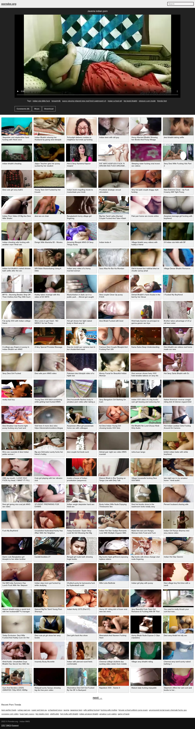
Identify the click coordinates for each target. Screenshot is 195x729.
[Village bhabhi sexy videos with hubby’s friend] (146, 231)
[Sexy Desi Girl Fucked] (16, 362)
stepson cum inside (147, 101)
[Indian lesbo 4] (113, 231)
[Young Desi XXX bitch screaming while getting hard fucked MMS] (49, 389)
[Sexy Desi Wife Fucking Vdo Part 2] (178, 153)
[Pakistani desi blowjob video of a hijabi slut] (81, 362)
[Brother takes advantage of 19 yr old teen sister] (178, 310)
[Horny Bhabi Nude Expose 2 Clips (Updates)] (146, 624)
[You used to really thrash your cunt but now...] (178, 598)
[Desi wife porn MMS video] (49, 362)
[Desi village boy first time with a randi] (178, 572)
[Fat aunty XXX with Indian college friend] (16, 310)
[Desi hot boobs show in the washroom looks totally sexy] (146, 493)
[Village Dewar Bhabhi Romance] (178, 257)
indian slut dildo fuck (41, 101)
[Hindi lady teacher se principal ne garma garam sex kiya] (146, 310)
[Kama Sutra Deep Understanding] (146, 336)
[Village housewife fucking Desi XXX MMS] (146, 467)
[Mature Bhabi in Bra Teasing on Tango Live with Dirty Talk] (113, 467)
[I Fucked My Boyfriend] (178, 284)
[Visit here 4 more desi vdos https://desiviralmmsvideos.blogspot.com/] (49, 415)
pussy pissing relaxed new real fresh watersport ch (84, 101)
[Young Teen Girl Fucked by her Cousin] (49, 179)
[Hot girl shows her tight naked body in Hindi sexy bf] (81, 310)
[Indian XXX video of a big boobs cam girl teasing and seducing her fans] (146, 389)
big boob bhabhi (130, 101)
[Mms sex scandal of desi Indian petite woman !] (16, 441)
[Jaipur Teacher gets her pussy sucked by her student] (49, 153)
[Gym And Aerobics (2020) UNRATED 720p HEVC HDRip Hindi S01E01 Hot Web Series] (16, 677)
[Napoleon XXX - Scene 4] (113, 677)
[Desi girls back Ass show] (81, 624)
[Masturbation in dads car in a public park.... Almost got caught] (81, 284)
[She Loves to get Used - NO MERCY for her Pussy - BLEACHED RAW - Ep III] (49, 310)
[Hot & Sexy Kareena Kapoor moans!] (81, 153)
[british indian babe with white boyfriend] (178, 441)
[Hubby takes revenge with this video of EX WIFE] (49, 284)
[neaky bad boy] (16, 389)
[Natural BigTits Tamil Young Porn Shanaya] (49, 598)
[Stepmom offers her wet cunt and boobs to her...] (178, 677)
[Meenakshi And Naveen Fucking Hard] (113, 624)
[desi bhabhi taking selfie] (178, 126)
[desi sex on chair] (49, 205)
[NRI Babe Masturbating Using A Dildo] (49, 257)
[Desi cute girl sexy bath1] (16, 179)
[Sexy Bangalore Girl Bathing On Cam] (113, 389)
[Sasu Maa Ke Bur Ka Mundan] (113, 257)
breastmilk (56, 101)
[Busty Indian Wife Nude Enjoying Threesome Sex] (113, 493)
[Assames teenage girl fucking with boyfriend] (178, 205)
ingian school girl (115, 101)
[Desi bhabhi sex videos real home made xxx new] (178, 336)
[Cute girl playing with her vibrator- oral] (49, 467)
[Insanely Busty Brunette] (49, 651)
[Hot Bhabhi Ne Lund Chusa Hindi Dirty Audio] (146, 415)
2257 (3, 725)
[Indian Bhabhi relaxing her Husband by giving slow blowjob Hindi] (49, 126)
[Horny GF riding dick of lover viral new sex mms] (113, 598)
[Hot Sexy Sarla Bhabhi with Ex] (178, 362)
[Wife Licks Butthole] (113, 572)
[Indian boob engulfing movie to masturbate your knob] (81, 179)
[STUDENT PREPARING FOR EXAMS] (49, 493)
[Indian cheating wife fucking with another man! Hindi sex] (16, 231)
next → (97, 697)
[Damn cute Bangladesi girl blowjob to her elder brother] (16, 546)
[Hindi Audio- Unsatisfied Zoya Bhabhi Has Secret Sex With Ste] (16, 651)
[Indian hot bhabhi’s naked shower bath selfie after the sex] (16, 257)
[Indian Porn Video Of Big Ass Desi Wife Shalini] (16, 205)
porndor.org (8, 3)
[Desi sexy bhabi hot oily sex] (178, 624)
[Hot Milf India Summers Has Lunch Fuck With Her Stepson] (16, 572)
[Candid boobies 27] (49, 546)
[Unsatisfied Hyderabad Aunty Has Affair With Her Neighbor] (49, 520)
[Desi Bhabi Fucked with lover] (113, 310)
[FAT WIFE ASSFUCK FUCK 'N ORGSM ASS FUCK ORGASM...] (113, 153)
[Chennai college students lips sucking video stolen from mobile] (113, 651)
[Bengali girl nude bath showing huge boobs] (81, 546)
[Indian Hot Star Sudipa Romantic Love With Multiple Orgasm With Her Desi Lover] (113, 520)
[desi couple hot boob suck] (81, 441)
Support (15, 725)
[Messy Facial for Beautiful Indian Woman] (113, 362)
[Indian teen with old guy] (113, 126)
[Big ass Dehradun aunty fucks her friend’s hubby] (49, 441)
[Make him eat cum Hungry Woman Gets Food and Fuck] (146, 520)
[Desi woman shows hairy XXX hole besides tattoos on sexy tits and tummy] (146, 362)
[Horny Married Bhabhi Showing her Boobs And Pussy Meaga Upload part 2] (146, 126)
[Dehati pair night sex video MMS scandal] (113, 441)
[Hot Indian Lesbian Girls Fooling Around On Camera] (178, 415)
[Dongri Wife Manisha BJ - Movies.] (49, 231)
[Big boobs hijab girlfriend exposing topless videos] (113, 546)
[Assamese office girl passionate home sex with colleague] (81, 415)
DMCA (8, 725)
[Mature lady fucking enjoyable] (146, 677)
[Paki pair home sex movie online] (146, 205)
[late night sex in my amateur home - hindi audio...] (178, 467)
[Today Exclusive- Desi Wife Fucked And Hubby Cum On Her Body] (16, 624)
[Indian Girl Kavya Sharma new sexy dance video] (178, 520)
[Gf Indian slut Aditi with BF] (178, 231)
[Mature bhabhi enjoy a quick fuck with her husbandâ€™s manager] (16, 598)
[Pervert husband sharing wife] (178, 493)
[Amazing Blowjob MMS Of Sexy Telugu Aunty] (81, 231)
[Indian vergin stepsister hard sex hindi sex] (81, 493)
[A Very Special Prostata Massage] (49, 336)
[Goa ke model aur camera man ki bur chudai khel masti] (81, 336)
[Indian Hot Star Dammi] (178, 546)
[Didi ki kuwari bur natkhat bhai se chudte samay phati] (146, 257)
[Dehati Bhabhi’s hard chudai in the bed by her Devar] (146, 284)
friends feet (162, 101)
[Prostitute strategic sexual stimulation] (113, 179)
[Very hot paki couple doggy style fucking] (146, 179)
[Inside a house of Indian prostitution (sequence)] (81, 467)
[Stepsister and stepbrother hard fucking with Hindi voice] (16, 126)
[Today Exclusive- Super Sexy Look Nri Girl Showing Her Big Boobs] (81, 520)
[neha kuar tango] (146, 441)
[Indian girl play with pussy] (146, 572)
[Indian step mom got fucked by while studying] (49, 572)
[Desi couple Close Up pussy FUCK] (113, 284)
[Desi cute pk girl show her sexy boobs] (49, 624)
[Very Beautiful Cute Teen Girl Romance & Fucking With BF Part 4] (146, 598)
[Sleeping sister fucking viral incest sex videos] (146, 153)
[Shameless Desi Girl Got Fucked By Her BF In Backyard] (81, 677)
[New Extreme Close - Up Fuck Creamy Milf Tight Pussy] (178, 179)
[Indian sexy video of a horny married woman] (81, 257)
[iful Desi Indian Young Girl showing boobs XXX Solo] (113, 415)
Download (48, 109)
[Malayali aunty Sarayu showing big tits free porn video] (49, 677)
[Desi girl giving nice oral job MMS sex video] (16, 493)
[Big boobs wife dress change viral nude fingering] (146, 546)
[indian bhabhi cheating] (16, 153)
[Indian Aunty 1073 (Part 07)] (81, 598)
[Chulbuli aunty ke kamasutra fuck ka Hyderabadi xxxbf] (81, 572)
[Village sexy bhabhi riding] (146, 651)
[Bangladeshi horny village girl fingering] (81, 205)
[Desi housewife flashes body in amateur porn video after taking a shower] (81, 389)
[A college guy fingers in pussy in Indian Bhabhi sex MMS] (16, 336)
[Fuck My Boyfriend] (16, 520)
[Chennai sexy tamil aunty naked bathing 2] (178, 651)
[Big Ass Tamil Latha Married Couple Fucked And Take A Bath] (113, 205)
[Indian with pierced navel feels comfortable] (81, 651)
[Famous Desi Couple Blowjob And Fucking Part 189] (113, 336)
